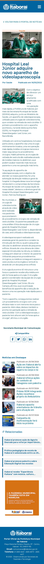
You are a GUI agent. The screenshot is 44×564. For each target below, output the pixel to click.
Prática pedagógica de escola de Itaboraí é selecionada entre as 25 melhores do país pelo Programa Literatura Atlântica (21, 451)
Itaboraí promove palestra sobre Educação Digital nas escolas (20, 462)
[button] (39, 7)
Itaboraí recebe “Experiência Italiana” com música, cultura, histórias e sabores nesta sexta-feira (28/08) (20, 473)
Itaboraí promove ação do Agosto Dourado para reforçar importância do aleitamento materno (22, 441)
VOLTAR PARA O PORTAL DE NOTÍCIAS (23, 22)
